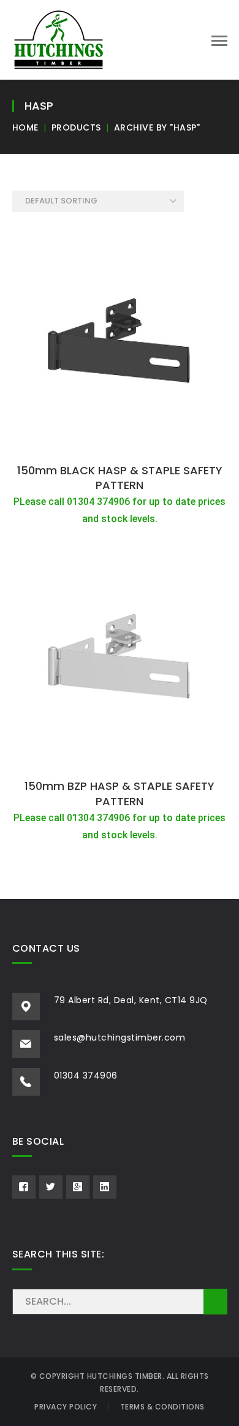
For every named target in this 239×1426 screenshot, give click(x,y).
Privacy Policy (65, 1406)
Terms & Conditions (162, 1406)
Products (76, 127)
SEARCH (215, 1301)
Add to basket (119, 444)
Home (25, 127)
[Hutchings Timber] (58, 38)
